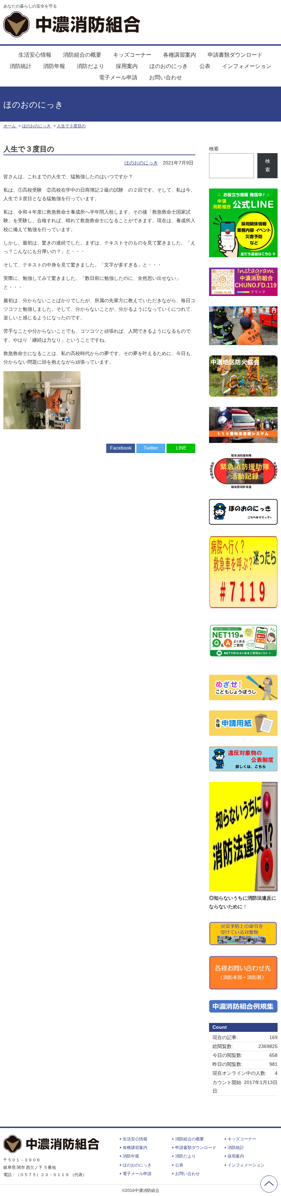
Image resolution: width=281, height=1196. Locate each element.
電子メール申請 (118, 77)
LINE (181, 448)
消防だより (90, 66)
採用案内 (127, 66)
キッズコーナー (132, 55)
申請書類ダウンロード (235, 55)
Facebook (121, 448)
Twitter (151, 448)
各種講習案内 (179, 55)
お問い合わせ (165, 77)
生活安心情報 (35, 55)
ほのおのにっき (168, 66)
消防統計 (21, 66)
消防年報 (54, 66)
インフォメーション (246, 66)
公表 (204, 66)
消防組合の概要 (82, 55)
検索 (214, 148)
